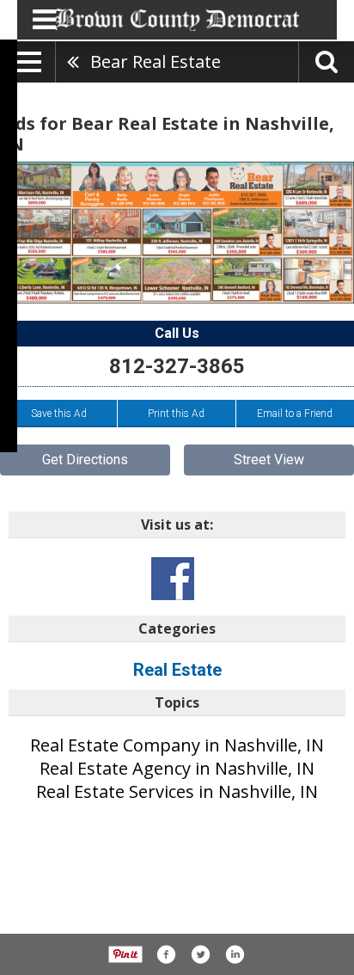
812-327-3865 (177, 366)
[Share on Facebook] (166, 954)
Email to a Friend (295, 414)
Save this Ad (59, 414)
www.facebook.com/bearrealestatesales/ (172, 578)
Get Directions (85, 459)
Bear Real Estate (155, 61)
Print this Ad (176, 414)
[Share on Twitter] (200, 954)
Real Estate (177, 669)
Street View (269, 459)
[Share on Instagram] (234, 954)
